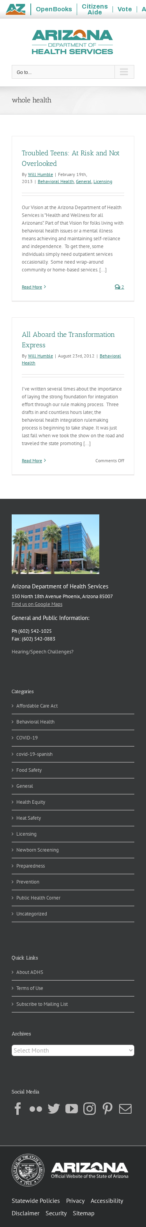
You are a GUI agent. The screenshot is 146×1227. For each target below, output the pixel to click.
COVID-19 (27, 737)
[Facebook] (18, 1108)
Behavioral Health (56, 181)
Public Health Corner (38, 897)
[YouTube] (71, 1108)
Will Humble (40, 174)
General (83, 181)
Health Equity (30, 802)
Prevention (27, 881)
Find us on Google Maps (37, 604)
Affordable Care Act (37, 705)
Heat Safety (28, 818)
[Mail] (125, 1108)
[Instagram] (89, 1108)
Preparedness (30, 866)
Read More (32, 287)
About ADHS (29, 972)
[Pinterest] (107, 1108)
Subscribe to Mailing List (42, 1004)
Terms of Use (29, 988)
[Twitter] (53, 1108)
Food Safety (29, 770)
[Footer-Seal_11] (70, 1156)
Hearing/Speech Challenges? (43, 651)
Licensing (102, 181)
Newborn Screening (37, 850)
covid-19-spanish (34, 754)
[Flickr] (36, 1108)
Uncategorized (31, 913)
